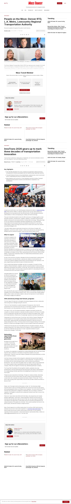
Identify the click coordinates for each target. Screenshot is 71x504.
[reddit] (26, 34)
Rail (25, 10)
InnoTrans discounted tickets (34, 408)
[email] (28, 34)
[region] (35, 502)
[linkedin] (22, 34)
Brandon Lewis (7, 30)
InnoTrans (18, 161)
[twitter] (24, 34)
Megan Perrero (7, 161)
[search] (7, 3)
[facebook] (20, 34)
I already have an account (24, 92)
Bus (22, 10)
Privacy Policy (34, 501)
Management (46, 10)
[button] (5, 3)
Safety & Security (38, 10)
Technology (30, 10)
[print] (44, 34)
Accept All (66, 501)
